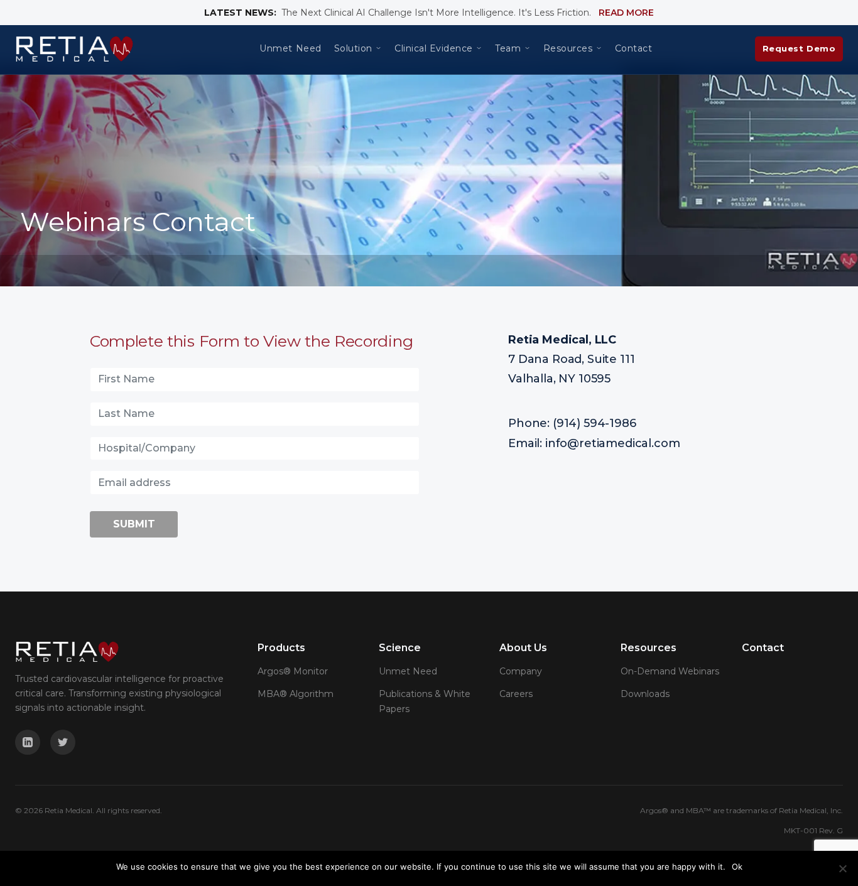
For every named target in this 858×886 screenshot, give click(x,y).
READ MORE (626, 12)
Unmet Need (290, 49)
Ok (737, 867)
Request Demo (799, 48)
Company (520, 671)
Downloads (645, 694)
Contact (634, 49)
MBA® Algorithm (296, 694)
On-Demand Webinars (670, 671)
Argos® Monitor (293, 671)
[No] (842, 868)
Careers (516, 694)
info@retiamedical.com (612, 443)
